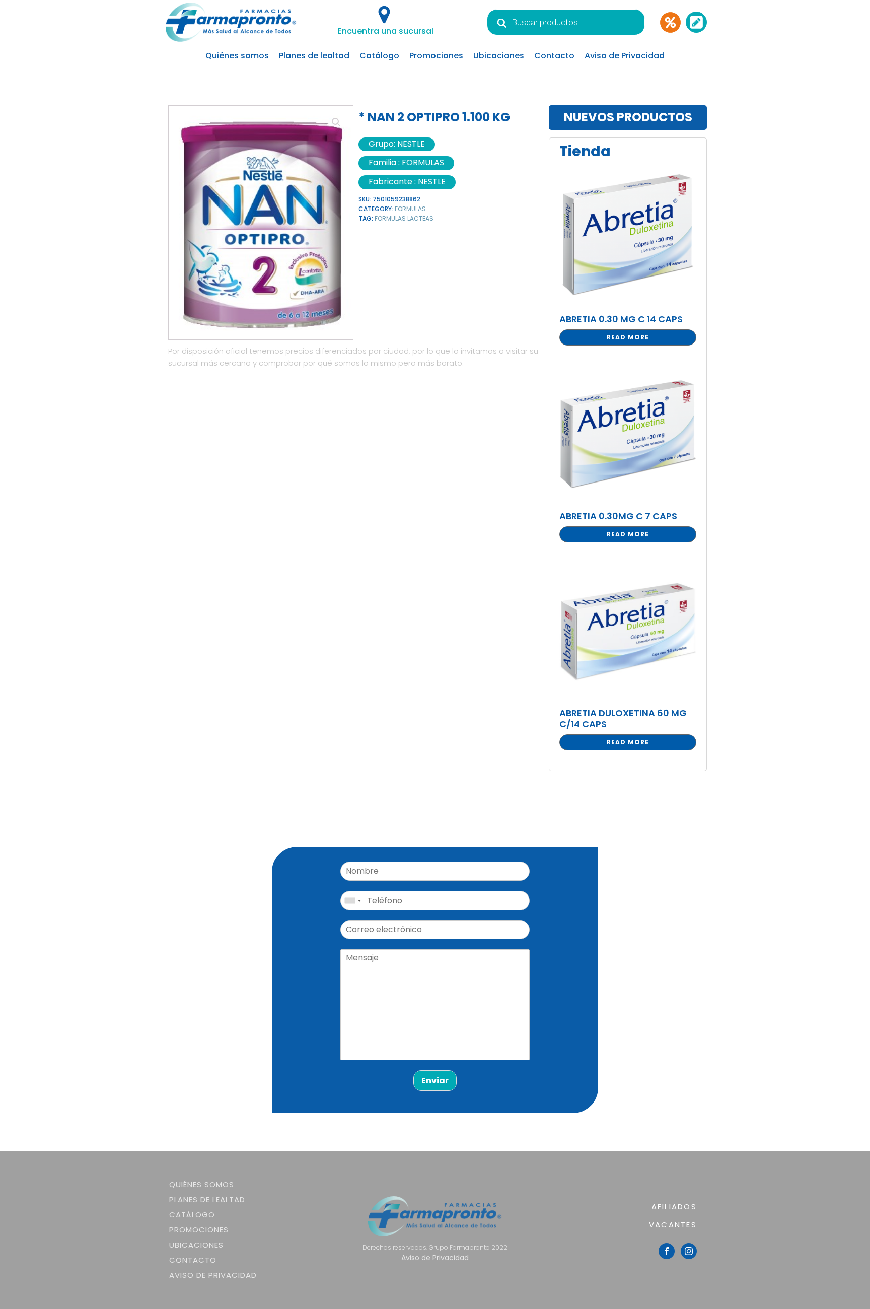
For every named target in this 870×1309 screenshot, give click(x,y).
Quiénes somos (237, 55)
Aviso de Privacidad (625, 55)
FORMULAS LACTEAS (404, 218)
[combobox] (352, 900)
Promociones (436, 55)
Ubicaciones (498, 55)
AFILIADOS (674, 1206)
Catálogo (379, 55)
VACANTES (673, 1224)
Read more (628, 337)
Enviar (435, 1080)
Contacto (554, 55)
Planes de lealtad (314, 55)
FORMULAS (410, 208)
